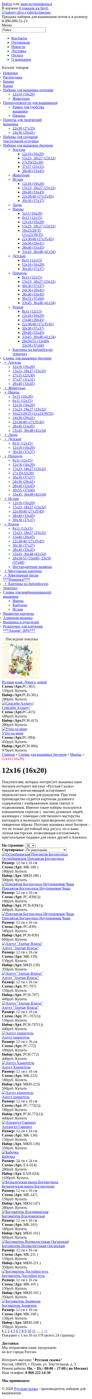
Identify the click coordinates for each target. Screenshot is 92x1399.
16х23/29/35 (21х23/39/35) (32, 232)
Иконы (18, 209)
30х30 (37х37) (33, 286)
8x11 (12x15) (32, 260)
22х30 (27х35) (24, 128)
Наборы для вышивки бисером (28, 145)
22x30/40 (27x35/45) (38, 239)
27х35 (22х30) (24, 375)
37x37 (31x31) (33, 167)
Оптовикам (20, 42)
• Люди (10, 435)
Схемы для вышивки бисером (27, 358)
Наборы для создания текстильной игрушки (21, 139)
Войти (7, 4)
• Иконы (11, 392)
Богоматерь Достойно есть (23, 1276)
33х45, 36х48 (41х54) (38, 252)
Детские (19, 256)
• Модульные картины (22, 571)
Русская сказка (26, 1389)
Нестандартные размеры (32, 567)
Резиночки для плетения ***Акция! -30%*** (22, 628)
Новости (18, 47)
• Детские (12, 439)
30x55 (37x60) (33, 299)
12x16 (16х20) (33, 184)
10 (29, 1331)
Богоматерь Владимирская (23, 1216)
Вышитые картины (18, 614)
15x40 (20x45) (33, 320)
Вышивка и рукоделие (21, 622)
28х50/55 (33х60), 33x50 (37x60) (36, 343)
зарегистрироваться (36, 4)
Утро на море (12, 733)
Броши (8, 81)
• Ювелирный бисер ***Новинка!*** (20, 577)
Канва (8, 86)
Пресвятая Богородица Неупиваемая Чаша (36, 888)
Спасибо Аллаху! (16, 708)
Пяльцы (19, 116)
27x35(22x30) (32, 162)
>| (45, 1331)
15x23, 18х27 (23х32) (38, 158)
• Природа (12, 456)
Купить (21, 691)
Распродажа (12, 77)
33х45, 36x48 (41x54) (29, 494)
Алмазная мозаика (18, 618)
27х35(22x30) (23, 473)
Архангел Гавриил (17, 1127)
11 (34, 1331)
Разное (18, 307)
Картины (20, 605)
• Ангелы (12, 362)
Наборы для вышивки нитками (28, 90)
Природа (20, 273)
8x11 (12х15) (32, 218)
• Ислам (11, 499)
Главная (8, 754)
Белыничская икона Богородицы (28, 1186)
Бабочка (8, 1156)
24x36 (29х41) (24, 418)
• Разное (11, 524)
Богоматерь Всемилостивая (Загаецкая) (33, 1246)
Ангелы (19, 150)
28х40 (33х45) (33, 171)
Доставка (18, 51)
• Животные (14, 388)
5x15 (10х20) (32, 213)
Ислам (18, 179)
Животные (21, 98)
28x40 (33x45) (33, 192)
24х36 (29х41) (24, 133)
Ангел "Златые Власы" (20, 948)
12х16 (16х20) (33, 154)
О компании (21, 59)
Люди (17, 205)
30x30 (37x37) (33, 201)
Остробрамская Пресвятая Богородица (33, 859)
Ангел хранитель (15, 1037)
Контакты (19, 38)
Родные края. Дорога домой (24, 682)
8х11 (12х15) (32, 311)
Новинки (10, 73)
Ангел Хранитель (16, 1067)
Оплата (17, 55)
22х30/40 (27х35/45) (38, 196)
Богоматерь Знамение (19, 1305)
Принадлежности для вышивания (30, 103)
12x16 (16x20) (24, 94)
